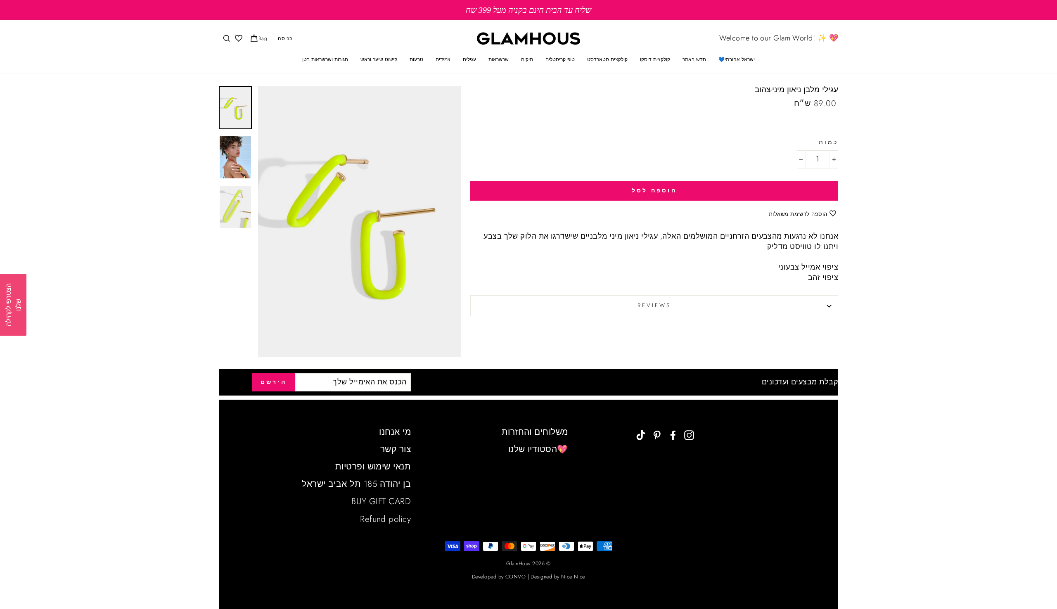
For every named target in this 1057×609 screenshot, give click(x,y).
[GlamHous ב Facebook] (673, 435)
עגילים (469, 59)
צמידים (443, 59)
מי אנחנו (395, 432)
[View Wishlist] (237, 38)
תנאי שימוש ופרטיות (373, 466)
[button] (13, 305)
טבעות (416, 59)
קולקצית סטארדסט (607, 59)
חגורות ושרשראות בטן (325, 59)
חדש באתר (694, 59)
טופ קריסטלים (560, 59)
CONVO (515, 577)
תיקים (527, 59)
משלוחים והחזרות (535, 432)
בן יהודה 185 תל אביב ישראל (356, 484)
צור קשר (395, 449)
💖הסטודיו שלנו (538, 449)
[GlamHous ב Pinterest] (657, 435)
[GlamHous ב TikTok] (641, 435)
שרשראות (498, 59)
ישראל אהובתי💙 (736, 59)
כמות (828, 142)
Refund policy (385, 519)
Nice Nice (573, 577)
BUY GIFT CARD (381, 501)
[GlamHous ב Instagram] (689, 435)
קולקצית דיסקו (655, 59)
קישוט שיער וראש (378, 59)
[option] (528, 10)
